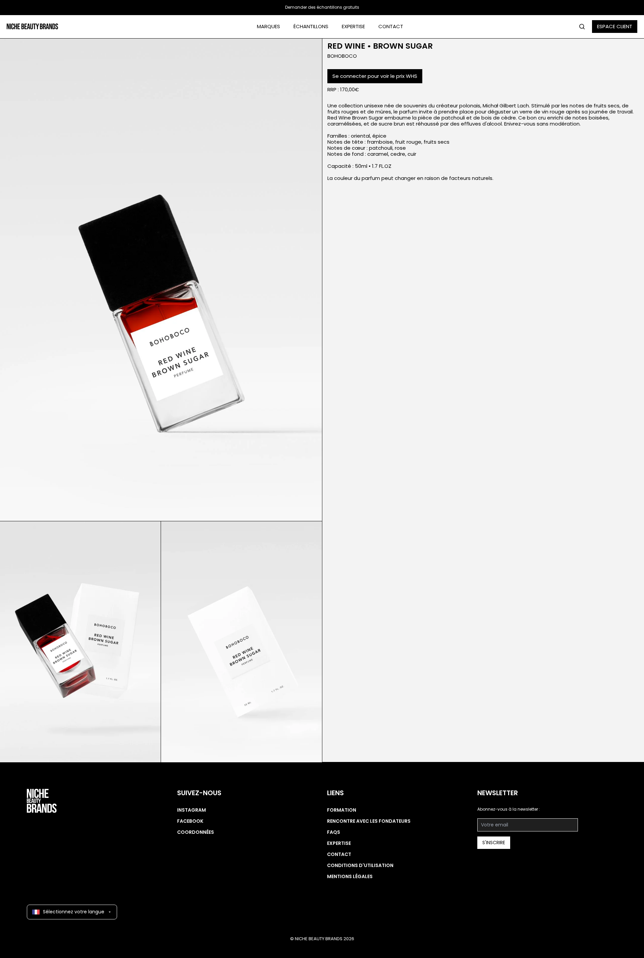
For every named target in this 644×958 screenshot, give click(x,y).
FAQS (333, 832)
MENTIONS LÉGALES (350, 876)
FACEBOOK (190, 821)
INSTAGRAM (191, 810)
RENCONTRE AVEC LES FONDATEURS (369, 821)
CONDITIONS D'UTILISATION (360, 865)
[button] (161, 280)
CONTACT (390, 26)
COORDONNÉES (195, 832)
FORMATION (341, 810)
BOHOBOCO (342, 55)
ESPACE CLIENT (614, 26)
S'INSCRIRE (493, 842)
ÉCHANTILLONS (310, 26)
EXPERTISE (353, 26)
